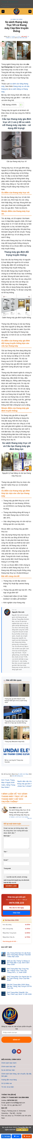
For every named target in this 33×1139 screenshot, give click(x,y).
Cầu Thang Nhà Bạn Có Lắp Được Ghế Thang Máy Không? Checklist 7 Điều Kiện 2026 (19, 954)
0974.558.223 (16, 903)
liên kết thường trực (17, 776)
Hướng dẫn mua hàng (9, 1080)
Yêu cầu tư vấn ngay (16, 908)
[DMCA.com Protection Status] (22, 1129)
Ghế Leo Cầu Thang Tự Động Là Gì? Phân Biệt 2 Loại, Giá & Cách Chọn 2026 (18, 962)
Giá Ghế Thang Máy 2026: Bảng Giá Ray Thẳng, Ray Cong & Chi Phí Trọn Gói (19, 986)
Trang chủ (4, 1)
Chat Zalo (16, 913)
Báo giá (28, 1136)
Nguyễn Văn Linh (22, 37)
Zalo (17, 1136)
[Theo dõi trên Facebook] (14, 1051)
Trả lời (29, 818)
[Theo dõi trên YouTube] (19, 1051)
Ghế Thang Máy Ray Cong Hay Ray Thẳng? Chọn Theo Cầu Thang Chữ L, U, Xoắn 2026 (18, 970)
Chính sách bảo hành (8, 1063)
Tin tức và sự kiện (7, 1087)
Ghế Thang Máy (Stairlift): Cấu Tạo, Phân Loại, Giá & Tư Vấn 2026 (19, 993)
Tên (5, 851)
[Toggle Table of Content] (20, 104)
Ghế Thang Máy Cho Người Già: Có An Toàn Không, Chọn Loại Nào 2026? (19, 978)
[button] (3, 11)
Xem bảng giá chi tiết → (10, 941)
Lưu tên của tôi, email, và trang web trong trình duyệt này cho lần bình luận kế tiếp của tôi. (16, 879)
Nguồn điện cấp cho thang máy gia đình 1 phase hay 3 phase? (24, 783)
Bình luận (7, 836)
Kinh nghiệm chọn (13, 1)
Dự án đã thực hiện (8, 1070)
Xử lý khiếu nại (6, 1083)
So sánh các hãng (16, 19)
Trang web (7, 868)
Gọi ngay (7, 1136)
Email (6, 860)
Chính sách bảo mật (8, 1066)
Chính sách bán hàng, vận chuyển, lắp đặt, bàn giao (16, 1075)
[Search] (30, 11)
